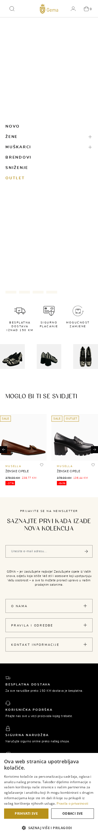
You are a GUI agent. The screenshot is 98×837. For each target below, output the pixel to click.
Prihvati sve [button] (26, 813)
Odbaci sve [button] (72, 813)
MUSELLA (13, 466)
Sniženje (16, 168)
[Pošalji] (86, 551)
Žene (11, 137)
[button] (12, 8)
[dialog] (49, 795)
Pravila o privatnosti (72, 803)
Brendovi (18, 157)
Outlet (15, 178)
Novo (12, 126)
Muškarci (18, 147)
